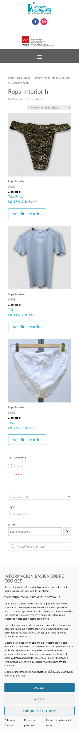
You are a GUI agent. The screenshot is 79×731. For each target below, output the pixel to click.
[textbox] (39, 497)
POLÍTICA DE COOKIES (58, 671)
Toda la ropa (23, 78)
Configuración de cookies (39, 711)
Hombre (37, 78)
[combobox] (39, 497)
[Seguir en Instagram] (43, 21)
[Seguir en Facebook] (35, 21)
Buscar (12, 525)
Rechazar (39, 699)
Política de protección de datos (59, 722)
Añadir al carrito (27, 213)
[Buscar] (67, 532)
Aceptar (39, 688)
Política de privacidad (29, 722)
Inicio (11, 78)
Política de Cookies (10, 722)
